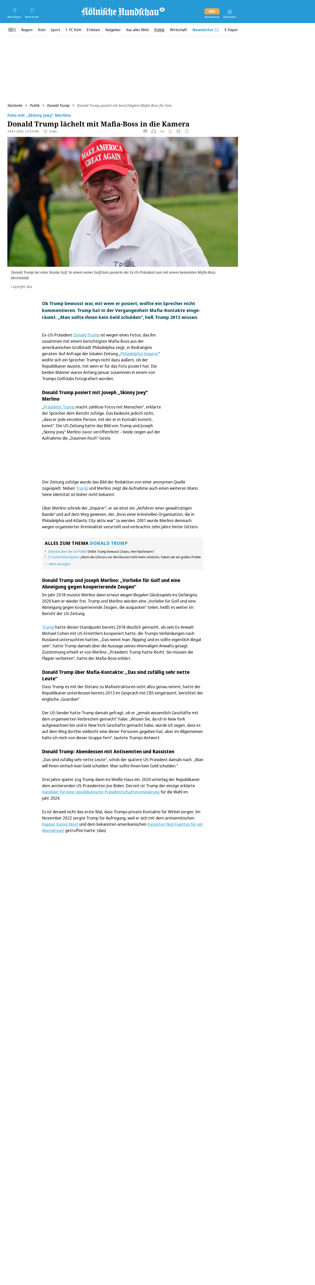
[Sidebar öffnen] (12, 29)
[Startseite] (123, 12)
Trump (82, 488)
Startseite (14, 105)
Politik (35, 105)
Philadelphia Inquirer (139, 353)
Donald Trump (58, 105)
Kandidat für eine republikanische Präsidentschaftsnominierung (101, 792)
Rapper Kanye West (60, 824)
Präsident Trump (59, 407)
